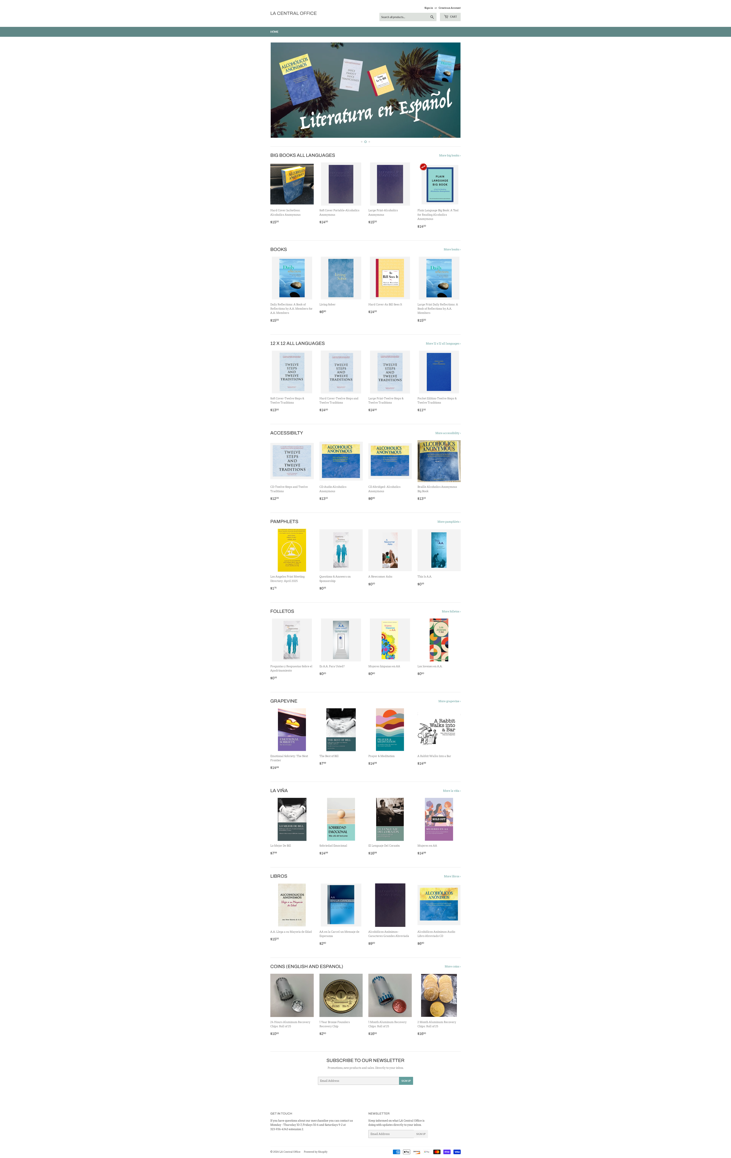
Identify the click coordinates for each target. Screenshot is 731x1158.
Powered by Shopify (315, 1151)
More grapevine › (449, 701)
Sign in (429, 8)
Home (274, 31)
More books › (452, 249)
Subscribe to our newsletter (365, 1060)
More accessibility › (448, 433)
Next (452, 90)
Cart (453, 16)
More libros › (452, 876)
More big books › (450, 155)
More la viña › (452, 790)
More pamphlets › (449, 521)
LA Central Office (293, 13)
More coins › (453, 966)
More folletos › (451, 611)
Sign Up (406, 1080)
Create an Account (450, 8)
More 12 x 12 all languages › (443, 343)
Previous (278, 90)
